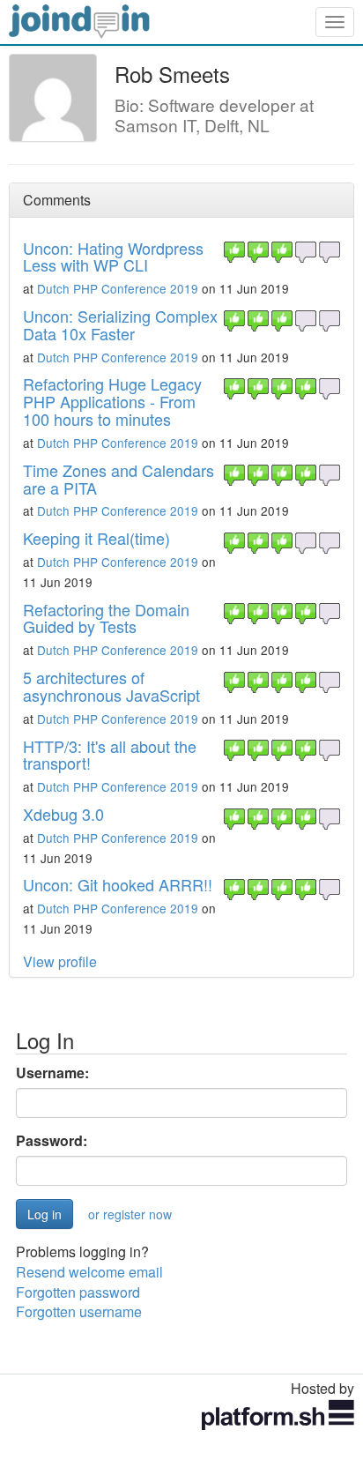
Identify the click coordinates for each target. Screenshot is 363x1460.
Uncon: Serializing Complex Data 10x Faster (120, 324)
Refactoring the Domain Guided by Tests (106, 618)
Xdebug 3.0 (63, 813)
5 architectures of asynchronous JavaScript (111, 686)
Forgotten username (79, 1311)
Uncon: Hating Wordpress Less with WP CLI (113, 256)
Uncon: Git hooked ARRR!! (117, 884)
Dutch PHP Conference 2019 (117, 288)
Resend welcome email (89, 1272)
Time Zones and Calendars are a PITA (118, 478)
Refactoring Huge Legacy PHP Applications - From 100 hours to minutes (112, 401)
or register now (130, 1214)
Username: (52, 1073)
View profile (60, 961)
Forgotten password (78, 1292)
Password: (51, 1141)
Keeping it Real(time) (96, 537)
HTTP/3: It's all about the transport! (109, 754)
